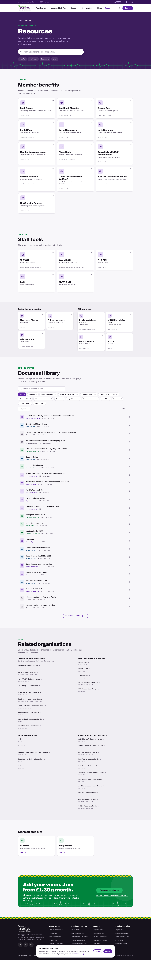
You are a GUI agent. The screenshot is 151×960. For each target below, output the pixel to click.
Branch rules (53, 940)
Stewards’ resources (43, 399)
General (33, 394)
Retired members (90, 399)
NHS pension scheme (78, 940)
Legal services (98, 930)
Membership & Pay (58, 8)
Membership (25, 399)
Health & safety (89, 394)
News (99, 8)
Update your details (77, 933)
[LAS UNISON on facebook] (126, 2)
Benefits (22, 59)
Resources (109, 8)
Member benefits (122, 926)
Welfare (59, 399)
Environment (25, 403)
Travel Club (119, 940)
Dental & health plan (122, 936)
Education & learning (109, 394)
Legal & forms (73, 399)
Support (74, 8)
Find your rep (53, 933)
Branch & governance (69, 394)
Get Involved (87, 8)
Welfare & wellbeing (100, 936)
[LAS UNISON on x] (129, 2)
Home (20, 20)
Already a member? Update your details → (112, 895)
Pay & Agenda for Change (79, 936)
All (22, 394)
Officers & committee (56, 930)
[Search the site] (119, 8)
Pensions (117, 399)
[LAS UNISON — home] (24, 8)
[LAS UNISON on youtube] (132, 2)
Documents (45, 59)
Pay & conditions (48, 394)
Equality (105, 399)
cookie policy (79, 954)
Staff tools (33, 59)
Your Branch (41, 8)
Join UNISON (75, 930)
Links (54, 59)
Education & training (100, 940)
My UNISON (118, 2)
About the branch (55, 936)
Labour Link (39, 403)
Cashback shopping (121, 933)
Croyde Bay (119, 930)
